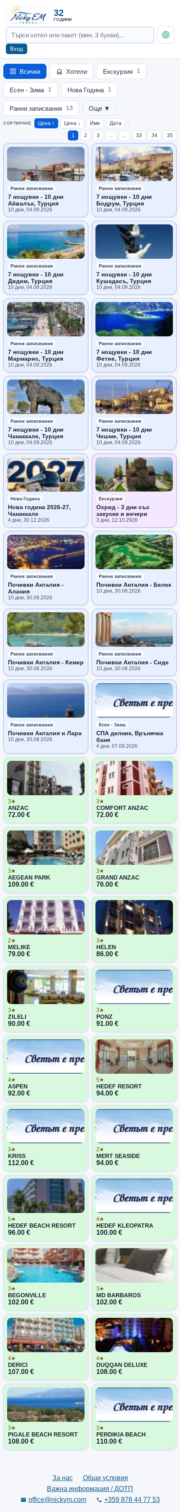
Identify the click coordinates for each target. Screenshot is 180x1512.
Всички (30, 71)
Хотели (76, 71)
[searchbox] (80, 35)
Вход (16, 49)
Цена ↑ (46, 123)
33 (139, 135)
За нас (62, 1477)
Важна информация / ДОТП (90, 1488)
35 (170, 135)
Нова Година (89, 90)
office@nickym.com (57, 1499)
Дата (115, 123)
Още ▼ (99, 108)
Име (95, 123)
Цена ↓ (72, 123)
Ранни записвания (41, 108)
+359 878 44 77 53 (132, 1499)
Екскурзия (121, 71)
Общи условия (105, 1477)
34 (154, 135)
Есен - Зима (30, 90)
